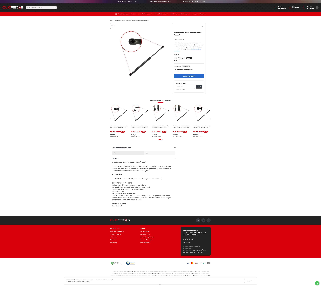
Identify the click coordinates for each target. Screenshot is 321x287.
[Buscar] (54, 8)
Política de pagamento (147, 237)
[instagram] (203, 220)
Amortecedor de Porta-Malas (140, 20)
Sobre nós (113, 240)
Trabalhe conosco (115, 234)
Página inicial (114, 20)
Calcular (199, 87)
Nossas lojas (113, 237)
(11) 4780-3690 (189, 239)
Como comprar (145, 231)
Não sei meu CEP (180, 90)
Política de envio (145, 234)
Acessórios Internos (160, 14)
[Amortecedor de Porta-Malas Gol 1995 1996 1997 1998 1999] (139, 120)
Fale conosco (187, 242)
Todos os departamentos (126, 14)
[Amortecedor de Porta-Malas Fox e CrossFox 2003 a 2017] (119, 120)
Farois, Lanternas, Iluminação (179, 14)
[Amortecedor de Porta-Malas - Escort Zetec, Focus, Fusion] (181, 120)
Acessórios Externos (144, 14)
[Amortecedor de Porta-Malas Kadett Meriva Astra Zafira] (160, 120)
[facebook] (198, 220)
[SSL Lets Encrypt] (130, 263)
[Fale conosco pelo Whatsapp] (317, 283)
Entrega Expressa (145, 242)
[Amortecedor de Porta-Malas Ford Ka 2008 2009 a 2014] (202, 120)
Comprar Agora (189, 76)
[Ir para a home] (13, 7)
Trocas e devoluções (146, 240)
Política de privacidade (117, 231)
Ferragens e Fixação (198, 14)
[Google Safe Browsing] (116, 263)
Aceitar (250, 281)
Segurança (113, 242)
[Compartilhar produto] (202, 26)
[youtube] (208, 220)
